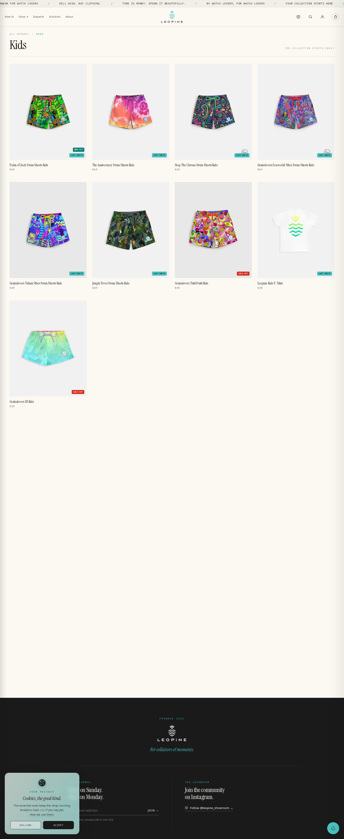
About (69, 16)
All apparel (19, 33)
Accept (58, 825)
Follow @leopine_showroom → (211, 808)
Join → (153, 810)
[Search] (310, 16)
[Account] (322, 16)
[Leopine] (172, 17)
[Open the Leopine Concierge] (333, 828)
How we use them (42, 814)
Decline (25, 825)
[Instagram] (298, 16)
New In (9, 16)
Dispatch (38, 16)
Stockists (55, 16)
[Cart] (335, 16)
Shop (23, 16)
